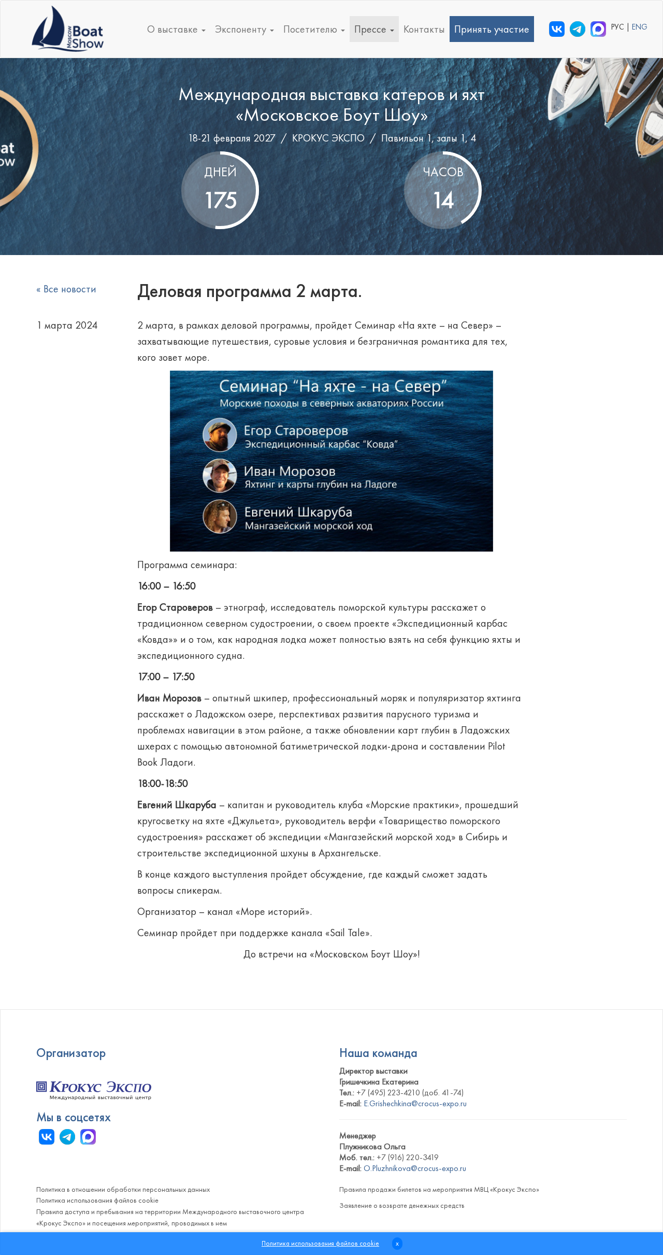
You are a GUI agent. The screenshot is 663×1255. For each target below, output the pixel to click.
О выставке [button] (173, 29)
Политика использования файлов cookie (97, 1200)
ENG (639, 27)
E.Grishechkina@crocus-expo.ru (415, 1103)
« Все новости (66, 288)
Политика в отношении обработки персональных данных (123, 1189)
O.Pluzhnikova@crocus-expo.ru (415, 1168)
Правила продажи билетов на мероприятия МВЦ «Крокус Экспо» (439, 1189)
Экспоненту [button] (242, 29)
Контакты (424, 29)
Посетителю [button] (311, 29)
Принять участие (491, 29)
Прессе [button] (371, 29)
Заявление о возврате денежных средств (402, 1205)
